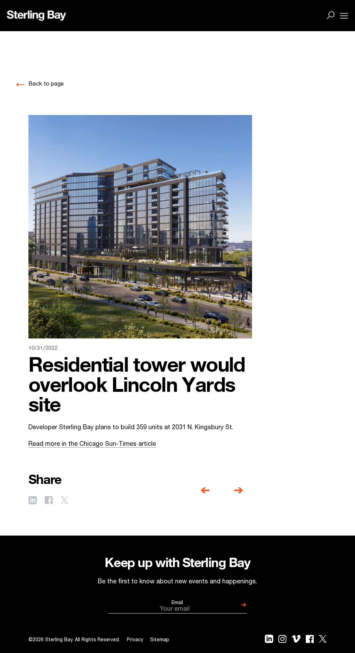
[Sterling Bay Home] (36, 15)
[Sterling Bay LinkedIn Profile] (269, 640)
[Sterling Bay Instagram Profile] (282, 640)
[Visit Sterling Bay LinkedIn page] (32, 501)
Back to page (46, 84)
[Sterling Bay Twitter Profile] (323, 640)
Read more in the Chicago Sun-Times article (92, 444)
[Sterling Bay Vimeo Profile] (296, 640)
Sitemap (159, 640)
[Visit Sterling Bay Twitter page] (64, 501)
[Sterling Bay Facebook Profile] (310, 640)
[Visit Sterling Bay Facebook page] (49, 501)
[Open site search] (331, 15)
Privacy (135, 640)
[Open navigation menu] (344, 16)
